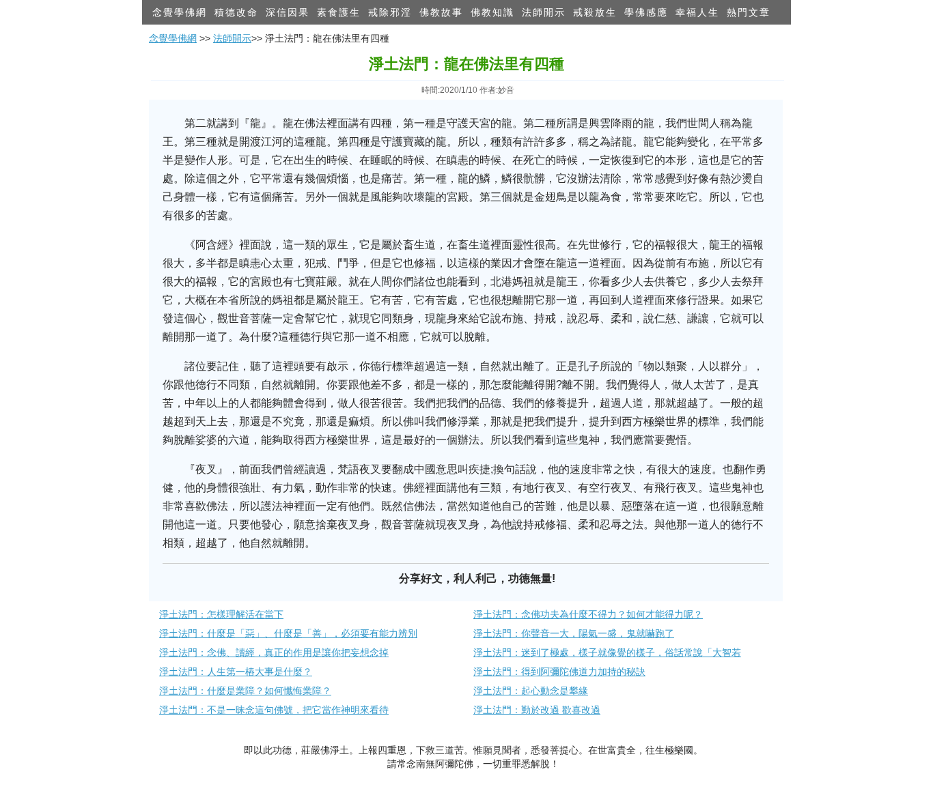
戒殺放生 (595, 12)
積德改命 (236, 12)
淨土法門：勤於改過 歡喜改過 (536, 709)
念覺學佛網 (179, 12)
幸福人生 (697, 12)
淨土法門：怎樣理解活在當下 (221, 614)
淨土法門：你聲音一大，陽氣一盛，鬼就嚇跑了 (573, 633)
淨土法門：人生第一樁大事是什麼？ (235, 671)
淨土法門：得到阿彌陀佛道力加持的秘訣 (559, 671)
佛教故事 (441, 12)
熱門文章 (748, 12)
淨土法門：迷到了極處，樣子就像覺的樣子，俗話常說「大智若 (607, 652)
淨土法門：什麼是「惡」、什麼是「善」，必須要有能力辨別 (288, 633)
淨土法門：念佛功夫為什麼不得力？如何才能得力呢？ (588, 614)
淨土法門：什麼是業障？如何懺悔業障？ (245, 690)
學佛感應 (646, 12)
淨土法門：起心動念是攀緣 (530, 690)
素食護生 (339, 12)
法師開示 (544, 12)
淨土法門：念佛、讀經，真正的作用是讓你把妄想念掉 (274, 652)
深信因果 (287, 12)
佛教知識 (492, 12)
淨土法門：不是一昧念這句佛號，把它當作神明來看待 (274, 709)
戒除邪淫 (390, 12)
